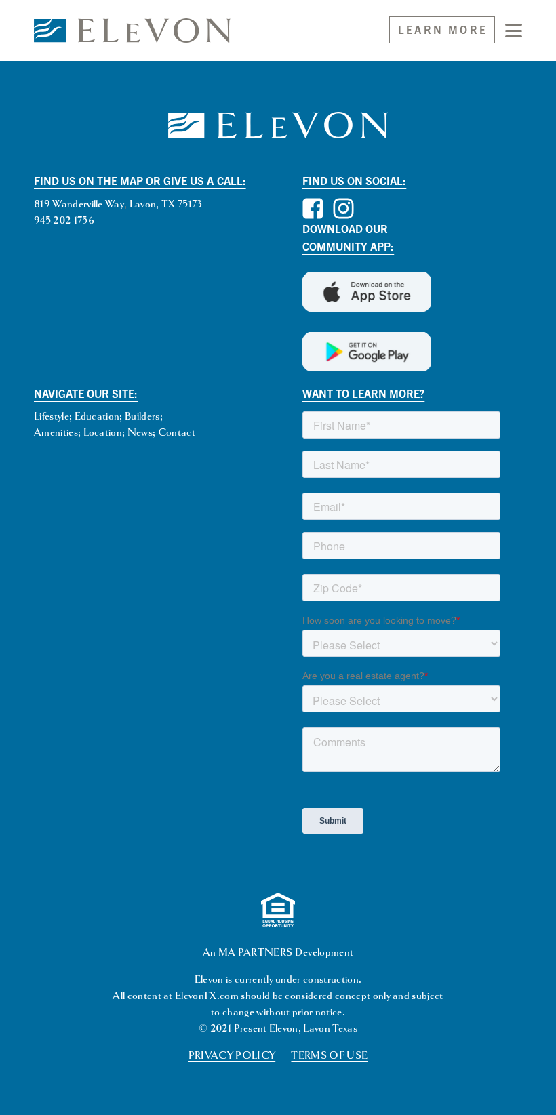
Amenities (56, 432)
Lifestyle (51, 416)
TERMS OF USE (329, 1055)
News (140, 432)
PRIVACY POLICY (231, 1055)
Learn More (443, 29)
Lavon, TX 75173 (166, 204)
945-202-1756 (64, 220)
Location (103, 432)
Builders (142, 416)
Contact (176, 432)
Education (97, 416)
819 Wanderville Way (79, 204)
